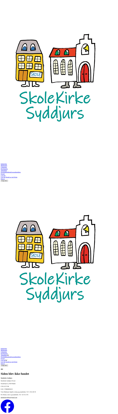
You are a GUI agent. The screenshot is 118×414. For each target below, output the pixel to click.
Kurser (3, 174)
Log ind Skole (5, 177)
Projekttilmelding (6, 172)
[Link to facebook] (7, 412)
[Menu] (2, 346)
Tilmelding (4, 170)
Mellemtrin (4, 165)
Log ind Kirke (13, 177)
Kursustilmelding (16, 172)
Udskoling (4, 167)
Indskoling (4, 164)
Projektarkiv (4, 169)
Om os (3, 179)
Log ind (3, 175)
